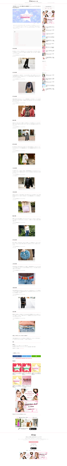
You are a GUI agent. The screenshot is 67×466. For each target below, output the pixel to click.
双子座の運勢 (16, 35)
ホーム (13, 4)
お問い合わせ (30, 450)
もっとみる (43, 91)
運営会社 (27, 450)
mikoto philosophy (21, 348)
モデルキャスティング (38, 450)
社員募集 (34, 450)
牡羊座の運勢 (16, 33)
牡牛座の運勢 (16, 34)
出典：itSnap (20, 69)
